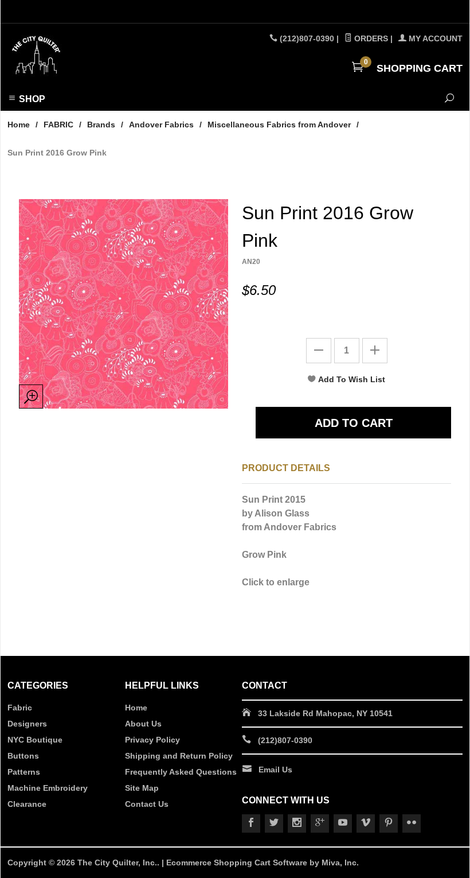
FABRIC (58, 124)
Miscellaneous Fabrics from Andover (279, 124)
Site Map (142, 787)
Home (18, 124)
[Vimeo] (366, 823)
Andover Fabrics (161, 124)
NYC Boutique (34, 739)
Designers (27, 723)
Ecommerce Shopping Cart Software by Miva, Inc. (262, 862)
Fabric (19, 707)
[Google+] (320, 823)
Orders (370, 38)
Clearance (26, 804)
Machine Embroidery (47, 787)
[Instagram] (297, 823)
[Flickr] (411, 823)
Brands (101, 124)
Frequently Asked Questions (181, 771)
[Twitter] (274, 823)
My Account (434, 38)
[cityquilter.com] (94, 55)
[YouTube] (343, 823)
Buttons (23, 755)
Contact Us (147, 804)
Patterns (23, 771)
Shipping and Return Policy (179, 755)
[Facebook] (251, 823)
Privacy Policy (152, 739)
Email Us (275, 769)
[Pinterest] (388, 823)
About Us (143, 723)
